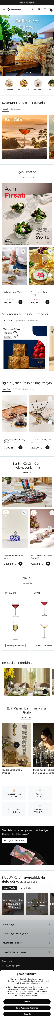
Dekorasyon (15, 109)
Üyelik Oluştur (10, 888)
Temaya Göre (33, 320)
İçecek (5, 109)
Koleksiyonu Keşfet (15, 645)
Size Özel (7, 389)
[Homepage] (14, 9)
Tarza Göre (7, 320)
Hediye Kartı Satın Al (14, 840)
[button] (27, 924)
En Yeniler (17, 389)
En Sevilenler (29, 389)
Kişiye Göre (19, 320)
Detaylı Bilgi (26, 888)
